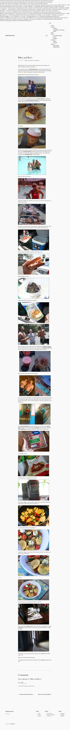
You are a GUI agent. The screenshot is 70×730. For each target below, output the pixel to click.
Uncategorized (36, 60)
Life (52, 34)
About (52, 27)
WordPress (13, 723)
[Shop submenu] (54, 44)
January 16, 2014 (24, 683)
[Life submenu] (53, 34)
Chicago (43, 660)
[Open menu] (47, 35)
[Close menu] (50, 23)
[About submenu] (54, 27)
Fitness (52, 39)
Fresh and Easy (21, 276)
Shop (52, 44)
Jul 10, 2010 (20, 60)
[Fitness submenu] (55, 39)
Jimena (22, 682)
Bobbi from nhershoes (29, 60)
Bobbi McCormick (10, 35)
